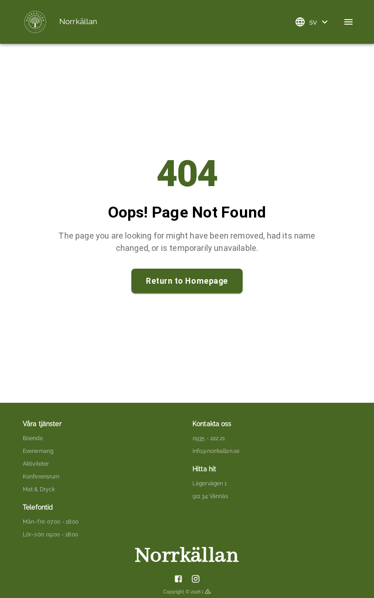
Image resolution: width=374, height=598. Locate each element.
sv (313, 21)
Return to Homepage (187, 281)
